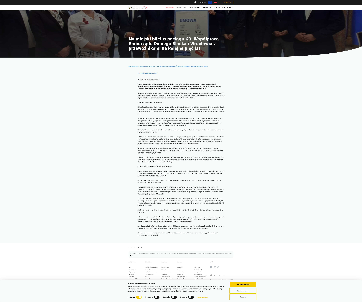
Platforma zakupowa (181, 271)
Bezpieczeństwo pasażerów (167, 278)
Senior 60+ (147, 276)
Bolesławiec (145, 253)
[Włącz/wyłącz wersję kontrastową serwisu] (195, 2)
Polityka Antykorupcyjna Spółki (200, 276)
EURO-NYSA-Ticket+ (149, 274)
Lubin (157, 253)
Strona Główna (133, 66)
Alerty (130, 267)
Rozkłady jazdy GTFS (133, 278)
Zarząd (178, 269)
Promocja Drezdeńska (149, 269)
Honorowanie (131, 276)
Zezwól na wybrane (243, 291)
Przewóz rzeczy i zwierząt (166, 271)
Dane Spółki (179, 267)
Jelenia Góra (152, 253)
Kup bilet (179, 7)
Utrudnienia (170, 7)
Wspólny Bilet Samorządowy (151, 271)
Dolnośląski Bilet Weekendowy (151, 267)
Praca (186, 7)
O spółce (217, 7)
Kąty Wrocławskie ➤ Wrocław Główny (223, 253)
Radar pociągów (132, 269)
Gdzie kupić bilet (164, 269)
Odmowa (243, 297)
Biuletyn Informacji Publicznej (218, 275)
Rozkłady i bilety (195, 7)
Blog (223, 7)
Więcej (131, 255)
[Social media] (211, 267)
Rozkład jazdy (131, 274)
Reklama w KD (180, 274)
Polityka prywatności (181, 278)
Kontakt (229, 7)
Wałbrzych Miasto (163, 253)
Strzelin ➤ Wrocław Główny (190, 253)
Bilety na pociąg (132, 271)
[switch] (157, 297)
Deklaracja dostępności (182, 276)
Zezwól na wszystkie (243, 284)
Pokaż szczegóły (202, 297)
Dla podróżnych (207, 7)
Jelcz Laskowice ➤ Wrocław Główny (176, 253)
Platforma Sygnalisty (198, 269)
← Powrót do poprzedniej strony (147, 73)
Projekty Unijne (197, 267)
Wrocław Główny (133, 253)
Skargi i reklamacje (165, 267)
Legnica (140, 253)
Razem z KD (147, 278)
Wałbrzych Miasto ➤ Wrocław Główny (206, 253)
